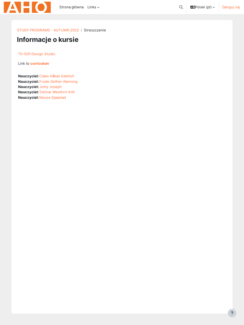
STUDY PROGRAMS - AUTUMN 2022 (48, 30)
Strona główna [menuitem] (71, 7)
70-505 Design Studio (36, 54)
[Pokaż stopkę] (232, 313)
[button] (181, 7)
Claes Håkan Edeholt (56, 76)
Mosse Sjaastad (52, 97)
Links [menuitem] (91, 7)
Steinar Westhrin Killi (57, 92)
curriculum (39, 63)
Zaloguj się (231, 7)
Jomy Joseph (50, 87)
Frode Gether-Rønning (58, 81)
